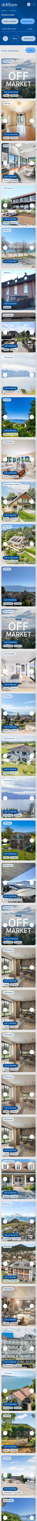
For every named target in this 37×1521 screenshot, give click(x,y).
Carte (30, 50)
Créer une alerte (9, 21)
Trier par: (4, 51)
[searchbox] (10, 29)
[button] (5, 121)
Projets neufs (27, 21)
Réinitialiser (5, 38)
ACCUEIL (4, 10)
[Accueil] (9, 4)
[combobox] (14, 29)
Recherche (28, 39)
